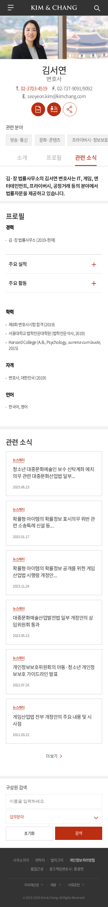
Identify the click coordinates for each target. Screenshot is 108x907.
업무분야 (17, 817)
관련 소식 (86, 158)
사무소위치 (21, 860)
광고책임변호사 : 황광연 (66, 868)
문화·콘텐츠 (49, 140)
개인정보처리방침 (82, 860)
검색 (97, 8)
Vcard (54, 109)
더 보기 (51, 756)
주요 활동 (18, 283)
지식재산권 (31, 885)
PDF (38, 109)
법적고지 (57, 860)
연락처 (40, 860)
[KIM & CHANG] (54, 7)
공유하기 (70, 109)
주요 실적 (18, 264)
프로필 (54, 158)
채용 (53, 885)
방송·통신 (19, 140)
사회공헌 (73, 885)
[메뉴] (11, 7)
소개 (22, 158)
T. (31, 88)
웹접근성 (36, 868)
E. (54, 96)
